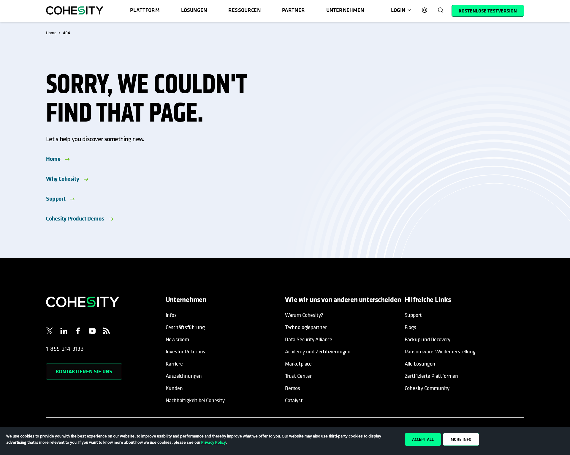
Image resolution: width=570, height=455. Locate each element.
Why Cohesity (62, 178)
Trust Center (298, 375)
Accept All (423, 439)
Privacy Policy (213, 442)
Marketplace (298, 363)
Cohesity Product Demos (75, 218)
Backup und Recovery (428, 339)
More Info (461, 439)
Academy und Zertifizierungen (318, 351)
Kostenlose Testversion (488, 10)
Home (53, 159)
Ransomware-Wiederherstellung (440, 351)
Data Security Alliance (308, 339)
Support (55, 198)
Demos (292, 388)
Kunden (174, 388)
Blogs (410, 327)
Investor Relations (185, 351)
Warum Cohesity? (304, 314)
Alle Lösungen (420, 363)
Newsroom (177, 339)
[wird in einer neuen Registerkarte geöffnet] (49, 332)
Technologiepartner (306, 327)
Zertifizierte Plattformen (431, 375)
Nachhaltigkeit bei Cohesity (195, 400)
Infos (171, 314)
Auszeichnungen (184, 375)
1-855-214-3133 (65, 348)
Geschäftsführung (185, 327)
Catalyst (294, 400)
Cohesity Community (427, 388)
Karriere (174, 363)
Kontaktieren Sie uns (84, 371)
